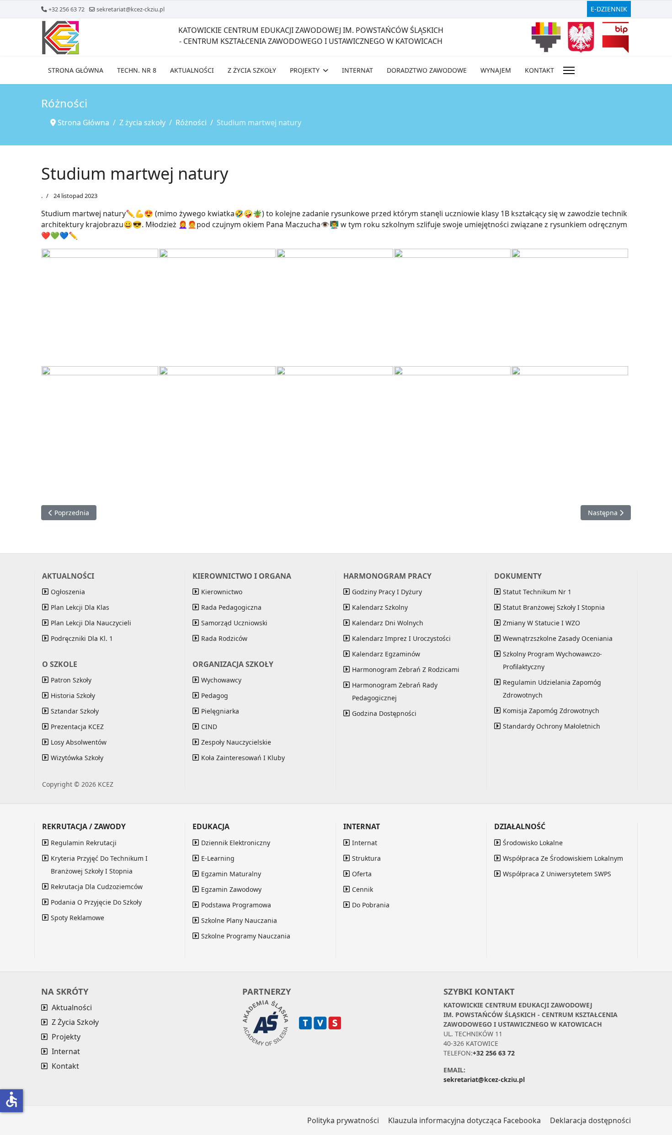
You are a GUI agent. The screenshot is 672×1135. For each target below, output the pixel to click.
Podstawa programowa (236, 905)
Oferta (362, 873)
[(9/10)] (452, 424)
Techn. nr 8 (136, 70)
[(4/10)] (452, 307)
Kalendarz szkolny (380, 607)
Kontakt (539, 70)
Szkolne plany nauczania (239, 920)
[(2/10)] (217, 307)
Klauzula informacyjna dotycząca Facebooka (464, 1120)
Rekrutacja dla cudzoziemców (97, 886)
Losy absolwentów (79, 742)
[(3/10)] (335, 307)
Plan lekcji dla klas (80, 607)
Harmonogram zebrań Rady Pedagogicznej (394, 691)
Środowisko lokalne (533, 842)
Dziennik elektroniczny (235, 842)
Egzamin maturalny (231, 873)
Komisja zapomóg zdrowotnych (551, 710)
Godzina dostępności (384, 713)
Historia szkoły (73, 695)
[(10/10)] (570, 424)
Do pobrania (370, 905)
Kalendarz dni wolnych (387, 622)
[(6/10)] (100, 424)
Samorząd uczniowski (234, 622)
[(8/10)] (335, 424)
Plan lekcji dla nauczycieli (91, 622)
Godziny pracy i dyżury (387, 591)
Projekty (305, 70)
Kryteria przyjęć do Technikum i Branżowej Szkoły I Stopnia (99, 864)
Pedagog (214, 695)
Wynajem (495, 70)
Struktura (366, 858)
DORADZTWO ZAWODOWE (427, 70)
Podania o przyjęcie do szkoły (96, 902)
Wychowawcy (221, 680)
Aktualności (192, 70)
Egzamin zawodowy (231, 889)
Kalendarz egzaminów (386, 654)
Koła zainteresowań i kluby (243, 757)
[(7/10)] (217, 424)
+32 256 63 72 (66, 9)
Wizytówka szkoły (77, 757)
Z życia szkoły (252, 70)
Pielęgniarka (220, 711)
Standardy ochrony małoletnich (551, 726)
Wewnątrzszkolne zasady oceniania (558, 638)
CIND (209, 726)
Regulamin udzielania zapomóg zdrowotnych (552, 688)
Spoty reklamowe (77, 917)
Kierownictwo (221, 591)
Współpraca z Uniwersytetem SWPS (557, 873)
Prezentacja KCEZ (77, 726)
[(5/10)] (570, 307)
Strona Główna (75, 70)
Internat (357, 70)
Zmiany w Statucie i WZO (541, 622)
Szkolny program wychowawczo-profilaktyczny (552, 660)
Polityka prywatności (343, 1120)
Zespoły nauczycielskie (236, 742)
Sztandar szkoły (75, 711)
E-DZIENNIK (609, 9)
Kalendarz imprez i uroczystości (401, 638)
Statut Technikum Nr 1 (537, 591)
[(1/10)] (100, 307)
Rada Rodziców (224, 638)
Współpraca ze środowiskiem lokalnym (563, 858)
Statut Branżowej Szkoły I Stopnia (554, 607)
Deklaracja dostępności (590, 1120)
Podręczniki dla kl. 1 (82, 638)
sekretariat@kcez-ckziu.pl (130, 9)
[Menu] (569, 70)
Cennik (362, 889)
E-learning (218, 858)
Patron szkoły (71, 680)
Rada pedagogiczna (231, 607)
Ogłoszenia (68, 591)
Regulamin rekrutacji (84, 842)
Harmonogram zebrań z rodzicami (405, 669)
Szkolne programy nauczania (245, 936)
